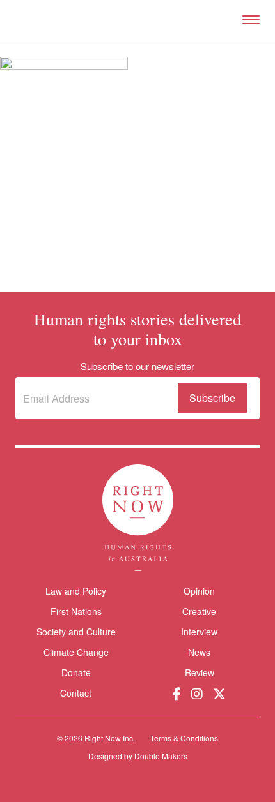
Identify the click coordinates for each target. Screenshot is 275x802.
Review (199, 672)
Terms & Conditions (184, 737)
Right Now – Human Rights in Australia (137, 20)
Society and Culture (76, 631)
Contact (75, 693)
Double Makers (160, 755)
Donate (76, 672)
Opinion (199, 590)
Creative (199, 611)
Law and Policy (75, 590)
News (199, 652)
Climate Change (76, 652)
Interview (199, 631)
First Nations (76, 611)
